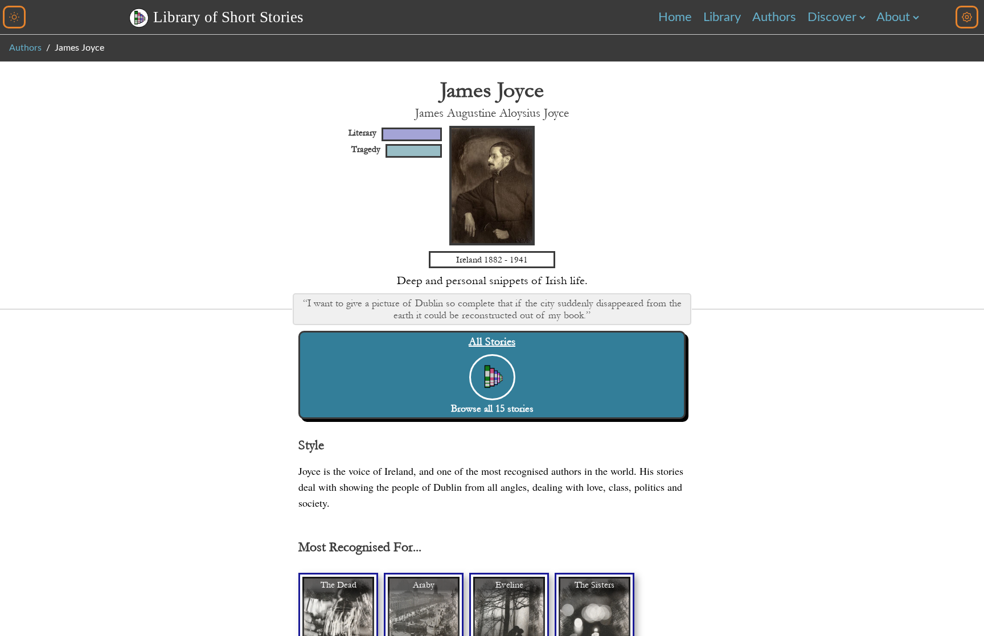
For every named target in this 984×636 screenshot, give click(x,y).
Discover (831, 17)
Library (722, 17)
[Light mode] (14, 17)
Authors (774, 17)
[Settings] (967, 17)
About (893, 17)
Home (675, 17)
